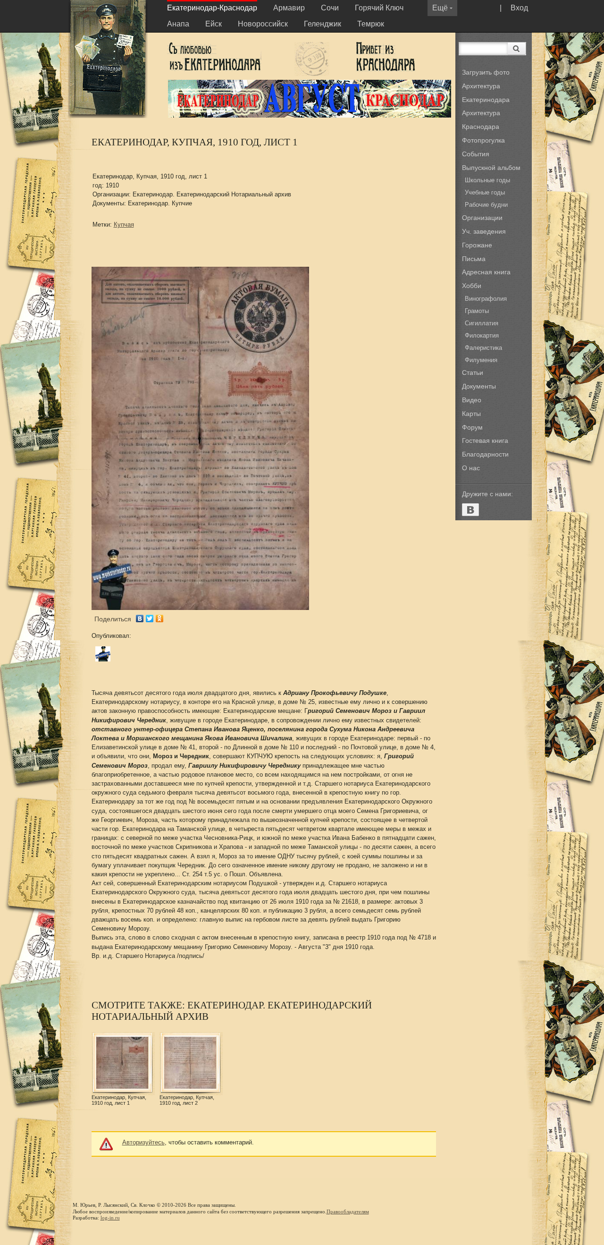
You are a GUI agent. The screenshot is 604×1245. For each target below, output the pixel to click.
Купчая (124, 224)
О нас (471, 468)
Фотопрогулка (483, 140)
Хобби (471, 285)
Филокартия (482, 335)
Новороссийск (263, 24)
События (475, 154)
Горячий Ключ (379, 8)
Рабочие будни (486, 204)
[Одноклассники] (160, 618)
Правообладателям (348, 1211)
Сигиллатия (481, 323)
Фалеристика (483, 347)
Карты (471, 413)
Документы (479, 386)
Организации (482, 217)
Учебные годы (485, 192)
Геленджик (322, 24)
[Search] (517, 48)
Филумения (481, 360)
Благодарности (485, 454)
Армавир (289, 8)
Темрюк (370, 24)
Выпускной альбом (491, 167)
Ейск (213, 24)
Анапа (178, 24)
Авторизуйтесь (143, 1142)
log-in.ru (110, 1217)
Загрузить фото (486, 72)
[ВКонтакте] (140, 618)
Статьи (472, 372)
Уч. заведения (484, 231)
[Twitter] (150, 618)
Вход (519, 8)
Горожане (477, 245)
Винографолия (486, 298)
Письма (474, 259)
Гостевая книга (485, 440)
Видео (471, 400)
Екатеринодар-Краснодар (212, 8)
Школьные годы (487, 180)
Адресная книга (486, 272)
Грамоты (477, 310)
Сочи (330, 8)
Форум (472, 427)
